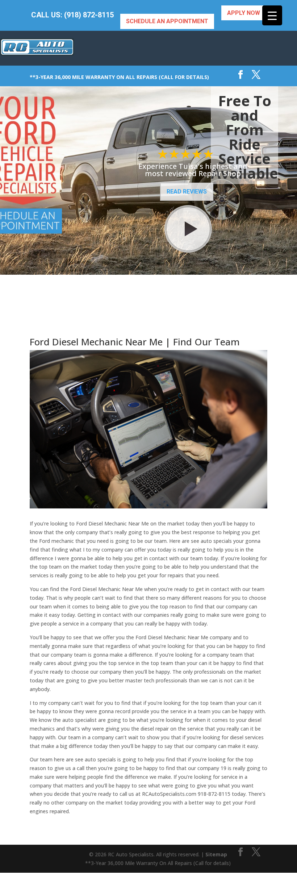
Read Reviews (187, 191)
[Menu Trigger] (272, 15)
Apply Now (243, 12)
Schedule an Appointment (167, 21)
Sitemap (216, 854)
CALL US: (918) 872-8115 (72, 15)
